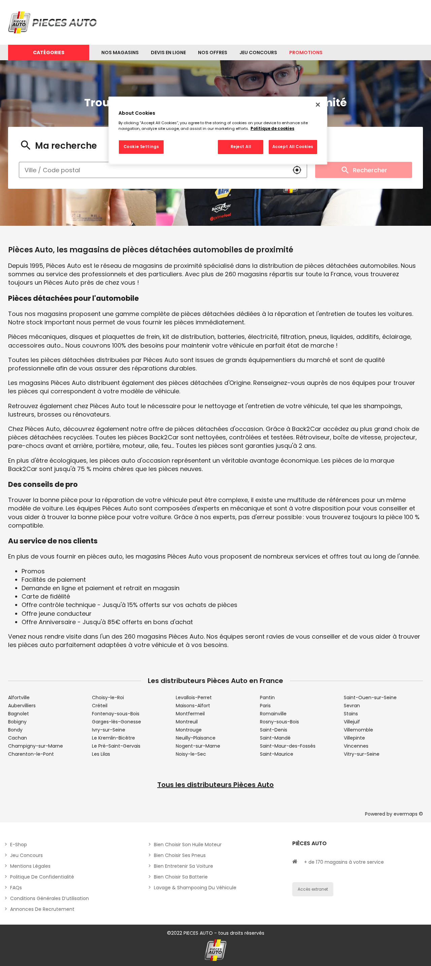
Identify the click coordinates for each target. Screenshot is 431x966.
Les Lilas (101, 754)
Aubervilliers (22, 705)
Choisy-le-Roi (108, 697)
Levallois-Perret (194, 697)
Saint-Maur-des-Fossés (288, 746)
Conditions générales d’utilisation (49, 898)
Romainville (273, 713)
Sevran (352, 705)
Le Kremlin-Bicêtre (113, 738)
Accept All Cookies (292, 146)
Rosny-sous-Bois (279, 721)
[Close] (317, 104)
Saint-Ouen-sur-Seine (370, 697)
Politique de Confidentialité (42, 876)
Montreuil (187, 721)
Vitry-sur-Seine (361, 754)
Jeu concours (26, 855)
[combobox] (153, 170)
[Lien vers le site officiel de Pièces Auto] (53, 22)
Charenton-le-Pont (31, 754)
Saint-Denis (273, 729)
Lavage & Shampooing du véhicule (195, 887)
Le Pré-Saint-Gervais (116, 746)
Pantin (267, 697)
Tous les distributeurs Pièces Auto (215, 784)
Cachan (17, 738)
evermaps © (408, 814)
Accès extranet (313, 889)
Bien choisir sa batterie (181, 876)
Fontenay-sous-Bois (115, 713)
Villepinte (354, 738)
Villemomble (358, 729)
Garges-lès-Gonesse (116, 721)
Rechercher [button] (370, 170)
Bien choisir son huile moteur (188, 844)
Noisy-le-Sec (191, 754)
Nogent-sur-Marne (198, 746)
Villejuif (352, 721)
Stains (351, 713)
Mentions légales (30, 866)
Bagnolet (18, 713)
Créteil (99, 705)
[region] (217, 131)
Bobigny (17, 721)
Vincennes (356, 746)
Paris (265, 705)
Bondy (15, 729)
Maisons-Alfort (193, 705)
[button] (297, 170)
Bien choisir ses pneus (180, 855)
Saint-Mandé (275, 738)
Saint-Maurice (276, 754)
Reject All (241, 146)
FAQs (16, 887)
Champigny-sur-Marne (35, 746)
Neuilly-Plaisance (196, 738)
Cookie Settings (141, 146)
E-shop (18, 844)
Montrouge (189, 729)
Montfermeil (190, 713)
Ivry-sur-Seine (108, 729)
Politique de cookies (272, 128)
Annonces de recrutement (42, 909)
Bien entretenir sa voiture (183, 866)
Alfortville (19, 697)
